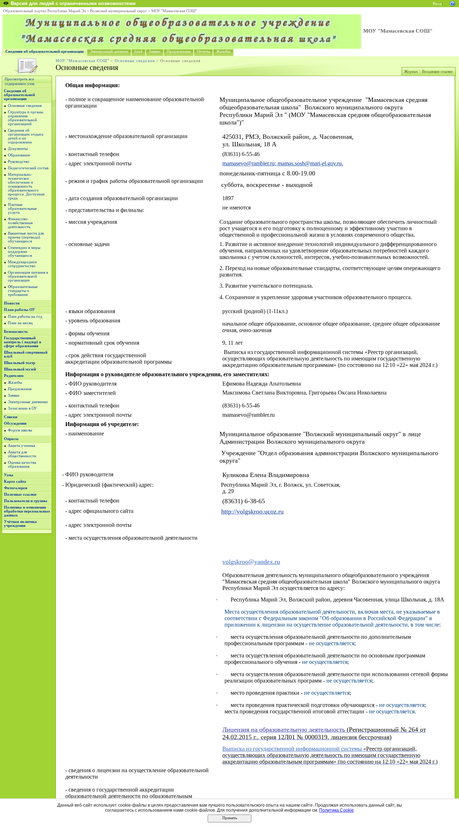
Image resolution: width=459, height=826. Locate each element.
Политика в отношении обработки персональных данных (27, 511)
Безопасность (16, 332)
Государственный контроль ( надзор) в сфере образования (22, 342)
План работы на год (25, 316)
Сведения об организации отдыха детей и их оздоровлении (25, 136)
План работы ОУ (19, 310)
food (138, 51)
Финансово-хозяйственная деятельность (20, 223)
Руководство (18, 162)
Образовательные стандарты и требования (23, 291)
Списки (10, 417)
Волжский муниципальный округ (118, 11)
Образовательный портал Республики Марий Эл (44, 11)
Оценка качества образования (22, 464)
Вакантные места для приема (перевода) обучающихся (26, 237)
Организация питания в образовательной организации (28, 276)
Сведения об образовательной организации (44, 51)
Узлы (8, 475)
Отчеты (203, 51)
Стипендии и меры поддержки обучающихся (24, 252)
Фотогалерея (15, 488)
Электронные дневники (28, 402)
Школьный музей (20, 369)
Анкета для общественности (22, 454)
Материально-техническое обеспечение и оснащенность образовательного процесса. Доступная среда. (26, 186)
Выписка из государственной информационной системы (292, 749)
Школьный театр (19, 363)
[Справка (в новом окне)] (452, 3)
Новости (11, 303)
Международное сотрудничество (22, 264)
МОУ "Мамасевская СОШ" (174, 11)
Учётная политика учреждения (20, 524)
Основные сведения (135, 61)
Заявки (154, 51)
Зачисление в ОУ (22, 408)
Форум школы (20, 430)
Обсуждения (15, 423)
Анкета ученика (21, 446)
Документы (18, 149)
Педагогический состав (28, 168)
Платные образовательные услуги (22, 208)
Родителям (14, 376)
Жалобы (223, 51)
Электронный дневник (109, 51)
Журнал (410, 72)
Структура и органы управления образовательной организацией (25, 118)
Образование (19, 155)
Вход (437, 4)
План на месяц (20, 323)
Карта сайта (15, 481)
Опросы (11, 439)
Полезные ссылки (20, 494)
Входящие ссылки (437, 72)
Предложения (178, 51)
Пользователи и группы (25, 501)
